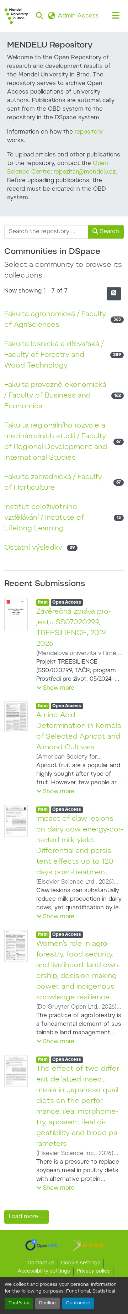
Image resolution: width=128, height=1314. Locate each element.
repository (89, 132)
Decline (47, 1303)
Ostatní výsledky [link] (33, 547)
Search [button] (108, 232)
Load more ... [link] (26, 1217)
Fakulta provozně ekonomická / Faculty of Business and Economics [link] (55, 395)
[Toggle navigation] (116, 16)
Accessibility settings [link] (44, 1271)
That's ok (19, 1303)
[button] (16, 16)
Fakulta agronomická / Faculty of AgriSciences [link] (55, 320)
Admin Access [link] (78, 16)
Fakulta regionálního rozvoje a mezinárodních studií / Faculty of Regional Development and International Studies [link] (55, 441)
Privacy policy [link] (93, 1271)
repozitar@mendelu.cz (85, 172)
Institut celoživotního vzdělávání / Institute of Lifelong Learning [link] (44, 518)
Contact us (40, 1263)
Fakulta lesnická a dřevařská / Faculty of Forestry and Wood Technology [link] (53, 355)
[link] (41, 1245)
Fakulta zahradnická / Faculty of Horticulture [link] (53, 482)
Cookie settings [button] (80, 1263)
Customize (78, 1303)
